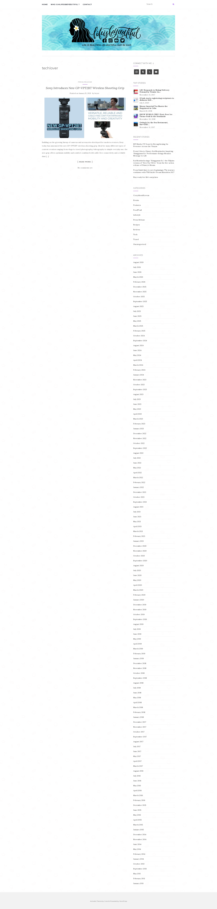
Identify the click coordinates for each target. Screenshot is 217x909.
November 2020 (140, 551)
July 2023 (137, 399)
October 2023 (139, 384)
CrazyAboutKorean (141, 195)
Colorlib (107, 901)
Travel (136, 239)
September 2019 (140, 619)
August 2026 (138, 262)
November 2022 (139, 438)
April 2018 (137, 702)
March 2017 (138, 766)
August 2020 (138, 565)
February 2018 (139, 712)
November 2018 (139, 668)
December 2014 (139, 834)
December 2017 (139, 722)
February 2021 (139, 536)
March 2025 (138, 326)
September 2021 (140, 502)
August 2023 (138, 394)
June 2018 (137, 693)
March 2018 (138, 707)
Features (137, 205)
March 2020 (138, 590)
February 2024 (139, 370)
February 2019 (139, 653)
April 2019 (137, 644)
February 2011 (139, 878)
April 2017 (137, 761)
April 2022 (137, 472)
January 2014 (138, 859)
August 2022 (138, 453)
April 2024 (137, 360)
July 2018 (137, 688)
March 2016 (138, 795)
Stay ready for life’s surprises (145, 177)
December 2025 (139, 287)
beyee (97, 93)
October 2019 (139, 614)
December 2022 (139, 433)
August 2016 (138, 771)
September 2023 (140, 389)
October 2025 (139, 296)
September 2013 (140, 869)
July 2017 (137, 746)
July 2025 (137, 311)
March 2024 (138, 365)
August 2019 (138, 624)
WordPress (123, 901)
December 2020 (139, 546)
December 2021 (139, 492)
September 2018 (140, 678)
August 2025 (138, 306)
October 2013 (138, 864)
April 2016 (137, 790)
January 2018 (138, 717)
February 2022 (139, 482)
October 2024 (139, 336)
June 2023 (137, 404)
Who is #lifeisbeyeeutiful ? (65, 4)
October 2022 (139, 443)
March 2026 (138, 277)
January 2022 (138, 487)
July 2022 (137, 458)
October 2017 (138, 732)
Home (45, 4)
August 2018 (138, 683)
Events (136, 200)
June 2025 (137, 316)
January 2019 (138, 658)
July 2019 (137, 629)
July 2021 (137, 512)
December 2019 (139, 605)
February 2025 (139, 331)
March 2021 (138, 531)
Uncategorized (139, 244)
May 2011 (137, 874)
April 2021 (137, 526)
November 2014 (139, 839)
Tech (135, 234)
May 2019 (137, 639)
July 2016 (137, 776)
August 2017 (138, 741)
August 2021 (138, 507)
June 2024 (137, 350)
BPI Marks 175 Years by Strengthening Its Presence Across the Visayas (150, 145)
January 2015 (138, 829)
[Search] (173, 4)
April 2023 (137, 414)
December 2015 (139, 805)
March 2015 (138, 825)
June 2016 (137, 781)
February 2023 (139, 424)
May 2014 (137, 849)
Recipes (136, 225)
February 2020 (139, 595)
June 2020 (137, 575)
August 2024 (138, 345)
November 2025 (139, 292)
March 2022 (138, 477)
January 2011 (138, 883)
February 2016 (139, 800)
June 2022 (137, 463)
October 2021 (138, 497)
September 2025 (140, 301)
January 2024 (138, 375)
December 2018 (139, 663)
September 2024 (140, 340)
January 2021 (138, 541)
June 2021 (137, 517)
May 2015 (137, 815)
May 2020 (137, 580)
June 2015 (137, 810)
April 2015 (137, 820)
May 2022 (137, 468)
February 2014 (139, 854)
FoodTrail (137, 210)
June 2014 (137, 844)
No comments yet (85, 168)
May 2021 (137, 521)
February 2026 (139, 282)
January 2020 (138, 600)
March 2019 (138, 649)
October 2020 (139, 556)
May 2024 (137, 355)
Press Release (85, 82)
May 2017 (137, 756)
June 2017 (137, 751)
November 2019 (139, 609)
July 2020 (137, 570)
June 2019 (137, 634)
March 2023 (138, 419)
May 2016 (137, 785)
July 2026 (137, 267)
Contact (87, 4)
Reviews (136, 229)
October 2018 (139, 673)
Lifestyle (137, 215)
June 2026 (137, 272)
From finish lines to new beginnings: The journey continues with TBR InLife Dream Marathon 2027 (154, 171)
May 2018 (137, 697)
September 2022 (140, 448)
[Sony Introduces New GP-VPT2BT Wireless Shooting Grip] (85, 118)
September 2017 (140, 737)
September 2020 (140, 561)
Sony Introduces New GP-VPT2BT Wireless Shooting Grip (85, 88)
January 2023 (138, 428)
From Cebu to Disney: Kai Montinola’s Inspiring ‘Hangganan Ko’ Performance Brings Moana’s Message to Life (153, 153)
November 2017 (139, 727)
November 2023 (139, 380)
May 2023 (137, 409)
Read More (85, 162)
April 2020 (137, 585)
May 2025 (137, 321)
